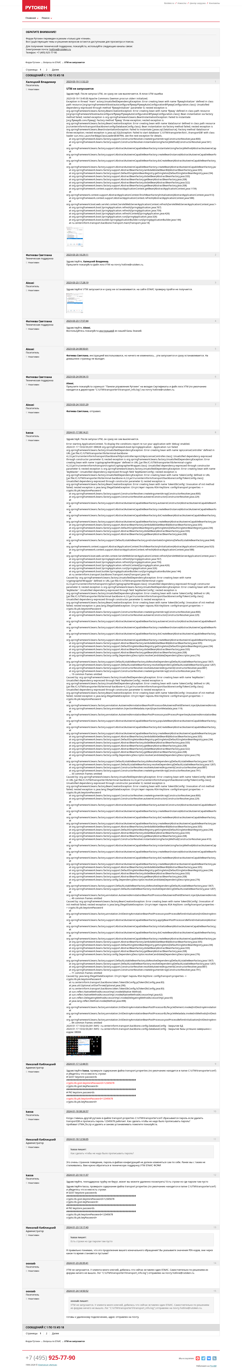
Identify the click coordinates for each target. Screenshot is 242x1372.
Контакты (214, 3)
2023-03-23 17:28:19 (77, 282)
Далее (55, 69)
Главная (31, 17)
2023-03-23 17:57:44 (77, 320)
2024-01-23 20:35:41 (77, 1263)
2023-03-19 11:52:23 (77, 81)
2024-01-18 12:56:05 (77, 1139)
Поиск (46, 17)
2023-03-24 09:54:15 (77, 376)
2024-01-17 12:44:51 (77, 1063)
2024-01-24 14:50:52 (77, 1290)
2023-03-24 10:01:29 (77, 404)
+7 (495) (50, 1357)
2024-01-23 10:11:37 (77, 1174)
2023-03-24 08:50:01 (77, 348)
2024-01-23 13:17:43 (77, 1227)
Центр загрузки (198, 3)
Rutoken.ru (169, 3)
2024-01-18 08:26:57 (77, 1111)
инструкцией (106, 330)
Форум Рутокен (33, 62)
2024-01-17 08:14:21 (77, 432)
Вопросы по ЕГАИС (52, 62)
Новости (182, 3)
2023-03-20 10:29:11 (77, 254)
